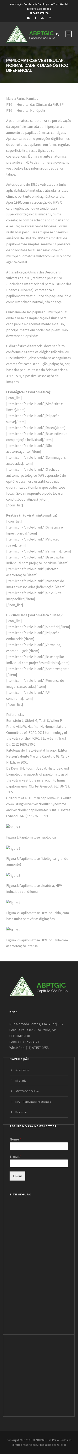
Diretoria (20, 1080)
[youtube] (42, 18)
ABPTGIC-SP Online (27, 1091)
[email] (28, 18)
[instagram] (50, 18)
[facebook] (35, 18)
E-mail (16, 1156)
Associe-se (22, 1070)
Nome (15, 1139)
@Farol (61, 1445)
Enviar (17, 1176)
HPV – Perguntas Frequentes (33, 1102)
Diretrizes (21, 1112)
